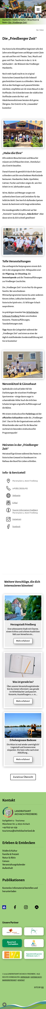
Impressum (25, 977)
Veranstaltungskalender (13, 864)
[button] (4, 1004)
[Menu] (38, 9)
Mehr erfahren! (23, 641)
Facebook (16, 526)
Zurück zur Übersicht (23, 777)
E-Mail (15, 503)
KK (42, 987)
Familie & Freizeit (10, 854)
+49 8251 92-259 (9, 827)
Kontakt (21, 980)
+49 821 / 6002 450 (20, 488)
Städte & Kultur (19, 20)
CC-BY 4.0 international (35, 619)
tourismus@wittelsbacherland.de (18, 831)
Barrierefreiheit (9, 980)
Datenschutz (36, 977)
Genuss (5, 861)
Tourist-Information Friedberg (25, 510)
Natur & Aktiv (9, 857)
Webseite (16, 495)
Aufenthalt (7, 868)
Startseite (6, 20)
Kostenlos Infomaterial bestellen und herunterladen (20, 890)
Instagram (16, 519)
